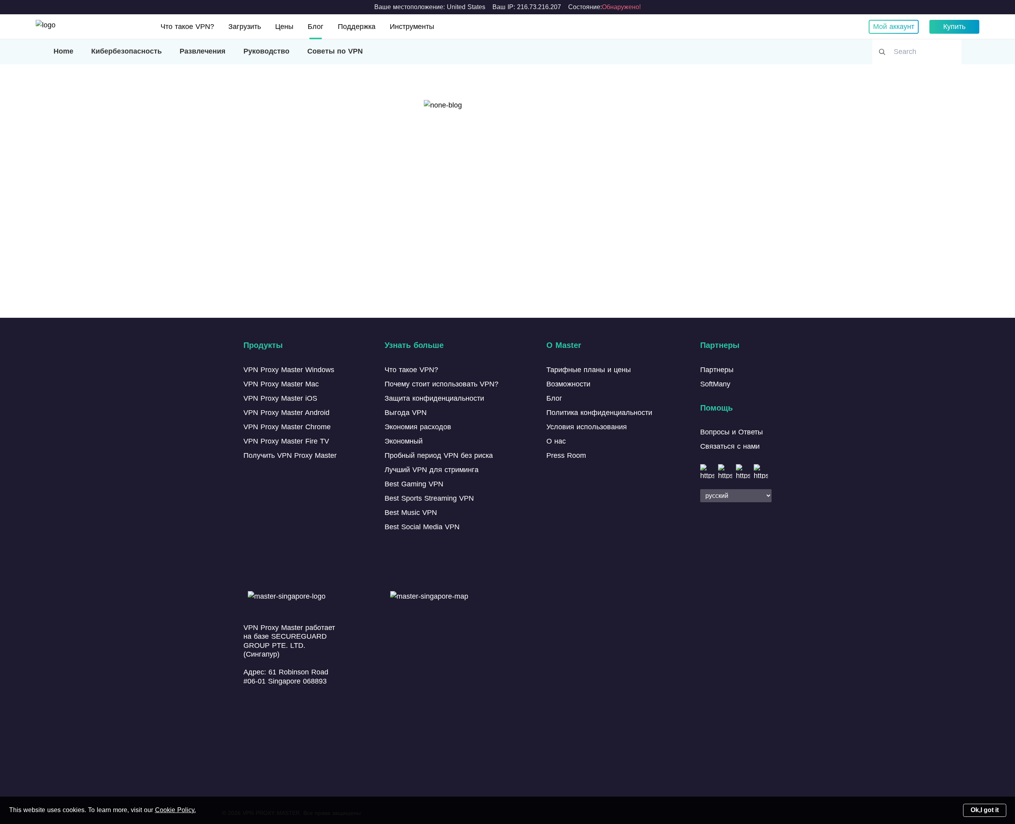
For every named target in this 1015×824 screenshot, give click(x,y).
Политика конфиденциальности (599, 413)
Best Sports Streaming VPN (429, 498)
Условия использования (586, 427)
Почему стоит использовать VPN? (441, 384)
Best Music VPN (411, 513)
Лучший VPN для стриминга (432, 470)
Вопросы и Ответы (731, 432)
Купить (954, 27)
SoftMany (715, 384)
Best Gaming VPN (414, 484)
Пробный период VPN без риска (439, 455)
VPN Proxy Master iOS (280, 398)
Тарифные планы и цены (588, 370)
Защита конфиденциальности (434, 398)
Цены (284, 27)
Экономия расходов (418, 427)
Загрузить (244, 27)
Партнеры (716, 370)
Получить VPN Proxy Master (290, 455)
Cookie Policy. (175, 810)
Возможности (568, 384)
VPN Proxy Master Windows (288, 370)
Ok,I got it (985, 810)
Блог (316, 27)
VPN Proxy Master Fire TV (286, 441)
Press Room (566, 455)
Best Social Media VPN (422, 527)
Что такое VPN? (187, 27)
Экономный (404, 441)
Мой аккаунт (893, 27)
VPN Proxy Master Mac (281, 384)
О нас (556, 441)
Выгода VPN (406, 413)
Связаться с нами (730, 446)
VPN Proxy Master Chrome (287, 427)
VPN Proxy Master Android (286, 413)
